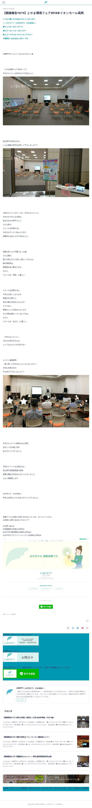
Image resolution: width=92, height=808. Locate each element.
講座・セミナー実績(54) (9, 614)
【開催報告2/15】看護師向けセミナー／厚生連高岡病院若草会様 (27, 756)
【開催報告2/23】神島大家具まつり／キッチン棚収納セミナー (26, 737)
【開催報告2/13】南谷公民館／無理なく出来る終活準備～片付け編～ (29, 717)
